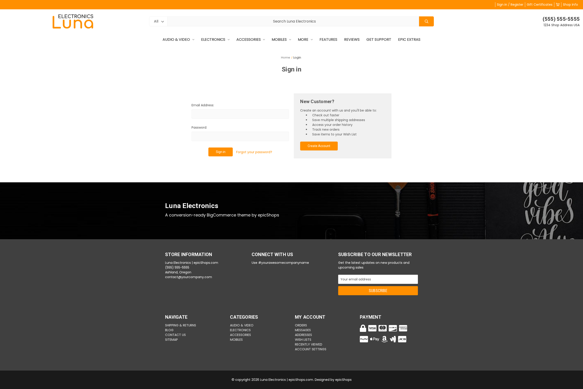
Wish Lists (303, 339)
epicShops (343, 379)
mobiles (279, 39)
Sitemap (171, 339)
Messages (303, 330)
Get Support (378, 39)
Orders (301, 325)
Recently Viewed (308, 344)
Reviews (352, 39)
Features (328, 39)
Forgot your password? (254, 152)
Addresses (303, 335)
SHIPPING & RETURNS (180, 325)
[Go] (426, 21)
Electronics (213, 39)
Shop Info (570, 4)
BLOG (169, 330)
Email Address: (203, 105)
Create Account (319, 146)
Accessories (248, 39)
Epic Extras (409, 39)
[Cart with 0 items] (557, 4)
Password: (199, 127)
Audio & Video (176, 39)
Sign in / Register (510, 4)
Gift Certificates (539, 4)
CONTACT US (175, 335)
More (303, 39)
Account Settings (310, 349)
